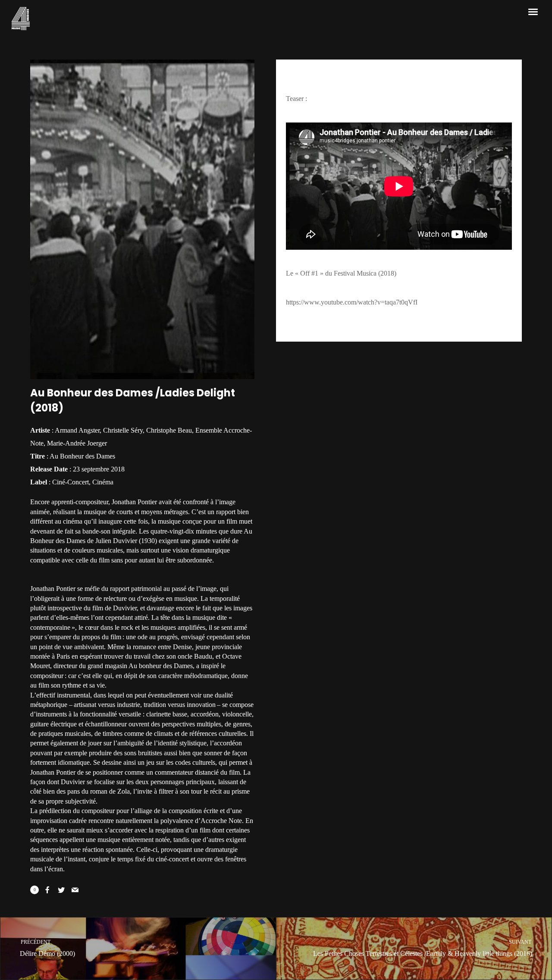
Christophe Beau (169, 430)
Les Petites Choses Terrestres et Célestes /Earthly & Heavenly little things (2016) (423, 948)
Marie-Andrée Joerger (77, 443)
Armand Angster (77, 430)
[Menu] (533, 11)
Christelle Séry (123, 430)
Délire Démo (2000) (47, 948)
